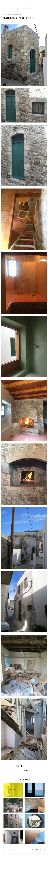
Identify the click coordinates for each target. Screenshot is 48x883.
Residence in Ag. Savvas (31, 790)
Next (7, 850)
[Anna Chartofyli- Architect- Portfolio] (24, 5)
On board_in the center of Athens (31, 821)
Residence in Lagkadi (9, 837)
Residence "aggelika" (31, 837)
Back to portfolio (35, 850)
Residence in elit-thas (9, 790)
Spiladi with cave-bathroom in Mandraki (31, 805)
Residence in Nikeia (9, 821)
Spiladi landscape (9, 805)
